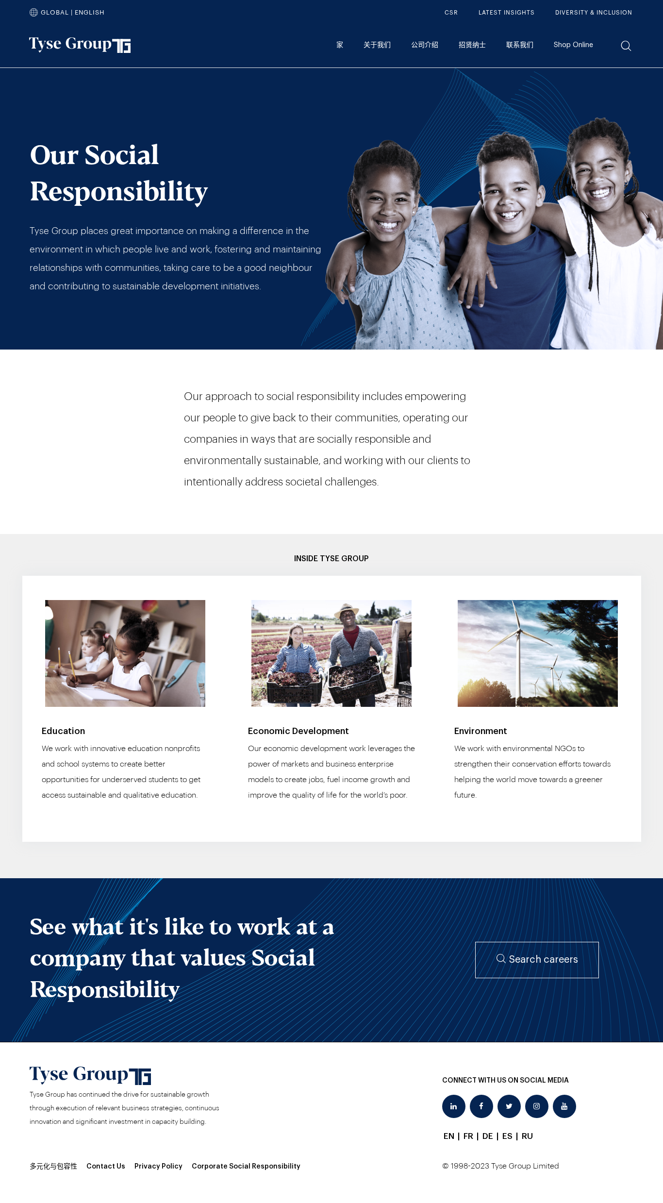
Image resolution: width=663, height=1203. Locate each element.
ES (507, 1136)
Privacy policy (158, 1166)
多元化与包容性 (53, 1166)
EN (449, 1136)
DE (487, 1136)
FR (468, 1136)
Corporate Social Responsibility (246, 1166)
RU (527, 1136)
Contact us (105, 1166)
